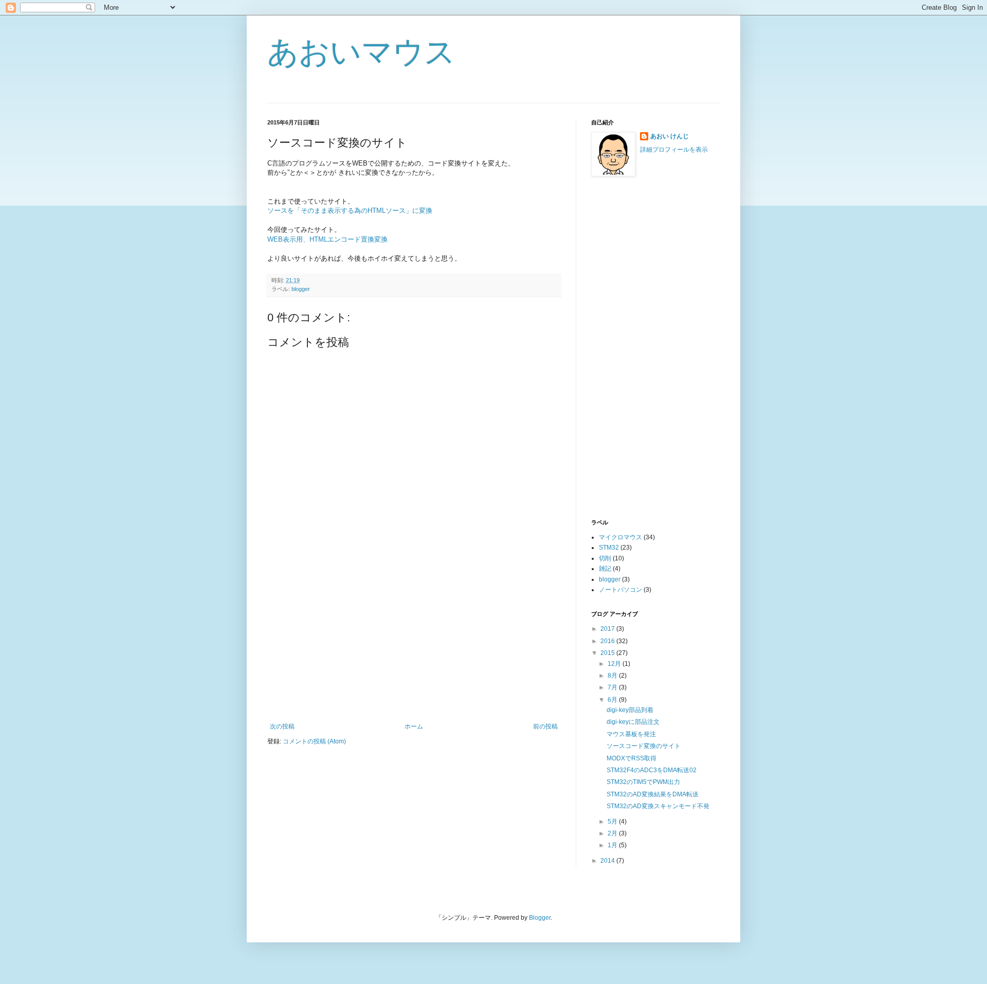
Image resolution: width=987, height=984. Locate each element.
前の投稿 (545, 726)
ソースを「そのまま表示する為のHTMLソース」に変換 (349, 210)
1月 (613, 845)
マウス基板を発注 (631, 734)
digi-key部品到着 (630, 710)
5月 (613, 821)
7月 (613, 687)
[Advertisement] (414, 645)
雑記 (605, 568)
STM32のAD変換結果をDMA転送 (653, 794)
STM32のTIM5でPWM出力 (643, 782)
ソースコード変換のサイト (644, 746)
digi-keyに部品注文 (633, 721)
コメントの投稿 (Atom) (314, 741)
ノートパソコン (620, 589)
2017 (608, 628)
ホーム (414, 726)
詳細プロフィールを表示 (674, 149)
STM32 (609, 547)
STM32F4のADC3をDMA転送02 (652, 770)
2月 (613, 833)
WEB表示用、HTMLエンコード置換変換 (327, 239)
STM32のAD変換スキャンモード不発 (658, 806)
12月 (615, 663)
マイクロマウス (620, 537)
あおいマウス (361, 52)
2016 (608, 641)
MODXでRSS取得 (631, 758)
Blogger (540, 917)
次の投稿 (282, 726)
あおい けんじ (669, 136)
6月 (613, 699)
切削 (605, 558)
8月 (613, 675)
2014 (608, 860)
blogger (300, 289)
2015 (608, 653)
